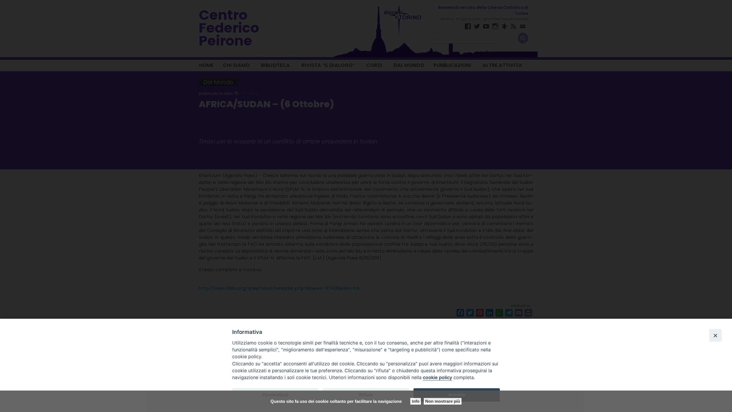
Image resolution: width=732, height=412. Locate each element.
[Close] (715, 335)
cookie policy (437, 377)
